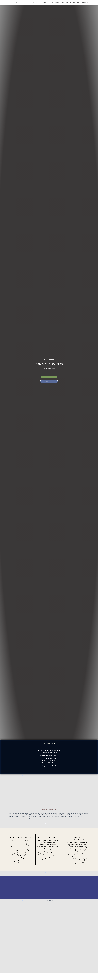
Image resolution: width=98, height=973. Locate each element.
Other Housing (85, 2)
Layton (57, 2)
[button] (10, 824)
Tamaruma (43, 2)
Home (33, 2)
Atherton (50, 2)
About (37, 2)
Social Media (76, 2)
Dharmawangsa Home (66, 2)
